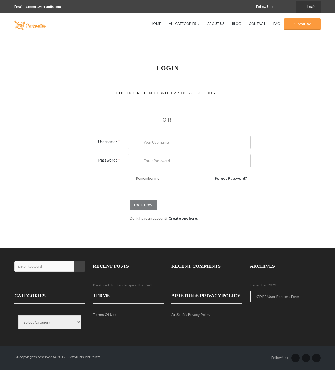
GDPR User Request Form (277, 296)
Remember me (147, 178)
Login (310, 6)
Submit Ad (302, 24)
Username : (109, 141)
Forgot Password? (231, 178)
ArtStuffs (92, 357)
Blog (236, 24)
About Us (215, 24)
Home (156, 24)
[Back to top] (318, 337)
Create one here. (183, 218)
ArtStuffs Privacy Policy (190, 314)
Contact (257, 24)
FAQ (276, 24)
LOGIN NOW (143, 205)
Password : (109, 160)
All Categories (183, 24)
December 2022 (263, 285)
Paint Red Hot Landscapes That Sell (122, 285)
